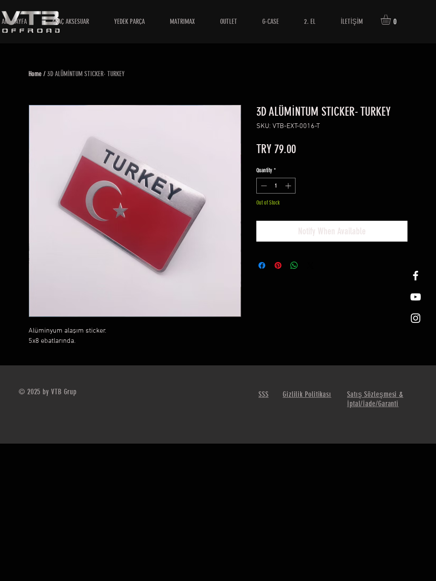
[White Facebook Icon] (415, 275)
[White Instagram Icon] (415, 318)
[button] (392, 19)
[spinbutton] (276, 185)
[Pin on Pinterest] (278, 265)
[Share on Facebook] (262, 265)
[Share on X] (310, 265)
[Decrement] (263, 185)
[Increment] (289, 185)
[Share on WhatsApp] (294, 265)
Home (35, 74)
